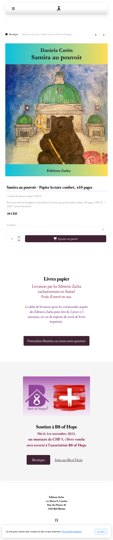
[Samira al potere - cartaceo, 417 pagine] (95, 35)
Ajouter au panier (67, 239)
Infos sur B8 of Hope (68, 459)
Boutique (13, 34)
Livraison (11, 224)
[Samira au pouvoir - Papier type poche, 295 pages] (103, 35)
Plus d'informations (72, 531)
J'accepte (101, 531)
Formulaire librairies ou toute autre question (56, 341)
